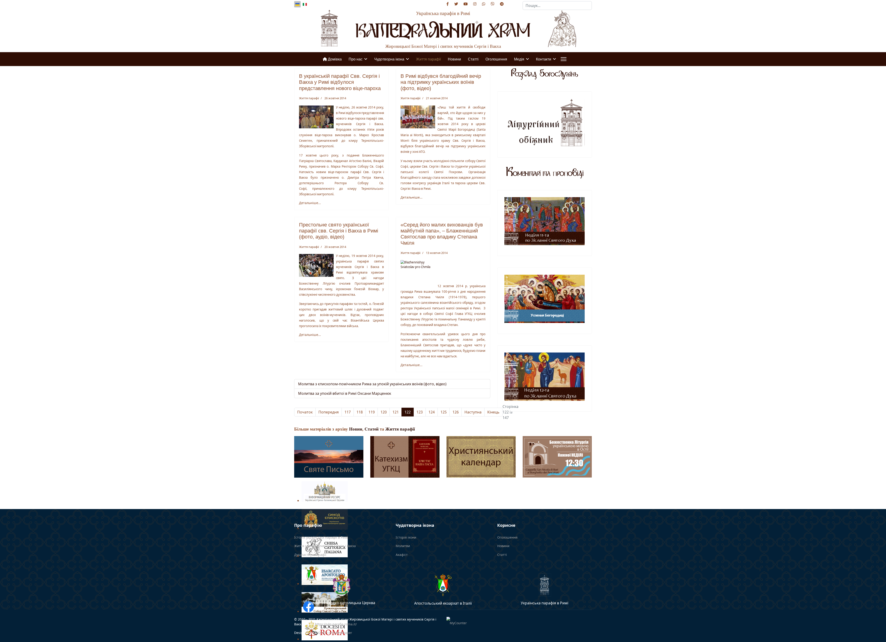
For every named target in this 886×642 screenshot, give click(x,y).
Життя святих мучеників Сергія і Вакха (325, 546)
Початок (305, 412)
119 (371, 412)
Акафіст (402, 554)
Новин (355, 429)
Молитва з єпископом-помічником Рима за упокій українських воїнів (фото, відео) (372, 383)
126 (455, 412)
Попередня (328, 412)
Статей (372, 429)
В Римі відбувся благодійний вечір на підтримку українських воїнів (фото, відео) (441, 82)
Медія (519, 59)
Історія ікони (406, 537)
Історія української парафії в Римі (321, 537)
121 (395, 412)
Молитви (403, 546)
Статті (473, 59)
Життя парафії (428, 59)
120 (383, 412)
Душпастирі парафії (310, 554)
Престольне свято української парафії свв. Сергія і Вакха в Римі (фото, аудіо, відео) (338, 231)
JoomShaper (342, 632)
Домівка (334, 59)
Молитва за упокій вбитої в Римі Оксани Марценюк (344, 393)
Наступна (473, 412)
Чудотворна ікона (389, 59)
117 (347, 412)
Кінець (493, 412)
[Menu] (563, 59)
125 (443, 412)
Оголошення (496, 59)
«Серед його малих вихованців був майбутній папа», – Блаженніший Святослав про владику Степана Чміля (442, 234)
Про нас (355, 59)
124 (431, 412)
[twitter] (456, 3)
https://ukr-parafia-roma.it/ (336, 624)
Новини (454, 59)
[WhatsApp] (483, 3)
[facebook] (447, 3)
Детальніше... (310, 203)
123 (419, 412)
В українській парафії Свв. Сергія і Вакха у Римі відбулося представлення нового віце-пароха (340, 82)
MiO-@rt (321, 632)
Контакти (543, 59)
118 (359, 412)
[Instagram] (474, 3)
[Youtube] (466, 3)
